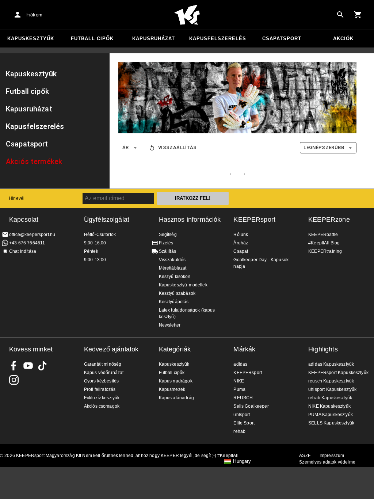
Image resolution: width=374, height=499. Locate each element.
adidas (240, 364)
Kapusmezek (172, 389)
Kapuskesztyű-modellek (183, 284)
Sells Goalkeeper (250, 406)
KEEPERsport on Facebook (14, 365)
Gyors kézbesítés (101, 381)
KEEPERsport (254, 219)
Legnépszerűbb (324, 147)
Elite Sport (244, 423)
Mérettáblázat (173, 268)
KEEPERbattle (323, 234)
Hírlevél (16, 198)
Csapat (240, 251)
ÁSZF (304, 455)
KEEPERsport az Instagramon (14, 380)
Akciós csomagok (101, 406)
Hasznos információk (190, 219)
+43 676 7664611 (27, 242)
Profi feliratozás (100, 389)
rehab (239, 431)
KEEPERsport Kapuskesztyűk (338, 372)
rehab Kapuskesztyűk (330, 397)
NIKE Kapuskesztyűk (329, 406)
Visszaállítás (177, 147)
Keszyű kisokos (174, 276)
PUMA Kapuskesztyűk (330, 414)
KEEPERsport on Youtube (28, 365)
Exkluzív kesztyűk (102, 397)
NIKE (238, 381)
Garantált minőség (103, 364)
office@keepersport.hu (32, 234)
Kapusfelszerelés (217, 38)
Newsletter (170, 325)
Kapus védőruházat (104, 372)
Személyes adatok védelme (327, 462)
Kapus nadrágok (175, 381)
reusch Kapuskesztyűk (331, 381)
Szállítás (167, 251)
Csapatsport (281, 38)
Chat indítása (22, 251)
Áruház (240, 242)
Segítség (168, 234)
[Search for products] (340, 14)
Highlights (323, 349)
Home (187, 15)
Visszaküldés (172, 259)
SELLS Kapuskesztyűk (331, 423)
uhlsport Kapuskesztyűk (332, 389)
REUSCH (243, 397)
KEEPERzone (329, 219)
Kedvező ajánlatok (111, 349)
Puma (239, 389)
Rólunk (240, 234)
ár (125, 147)
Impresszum (332, 455)
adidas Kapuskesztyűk (331, 364)
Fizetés (166, 242)
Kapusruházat (153, 38)
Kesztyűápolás (174, 301)
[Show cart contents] (358, 14)
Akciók (343, 38)
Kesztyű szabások (177, 293)
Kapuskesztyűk (30, 38)
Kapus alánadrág (176, 397)
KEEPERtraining (325, 251)
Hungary (242, 461)
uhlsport (241, 414)
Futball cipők (92, 38)
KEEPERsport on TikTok (42, 365)
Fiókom (34, 15)
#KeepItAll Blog (324, 242)
